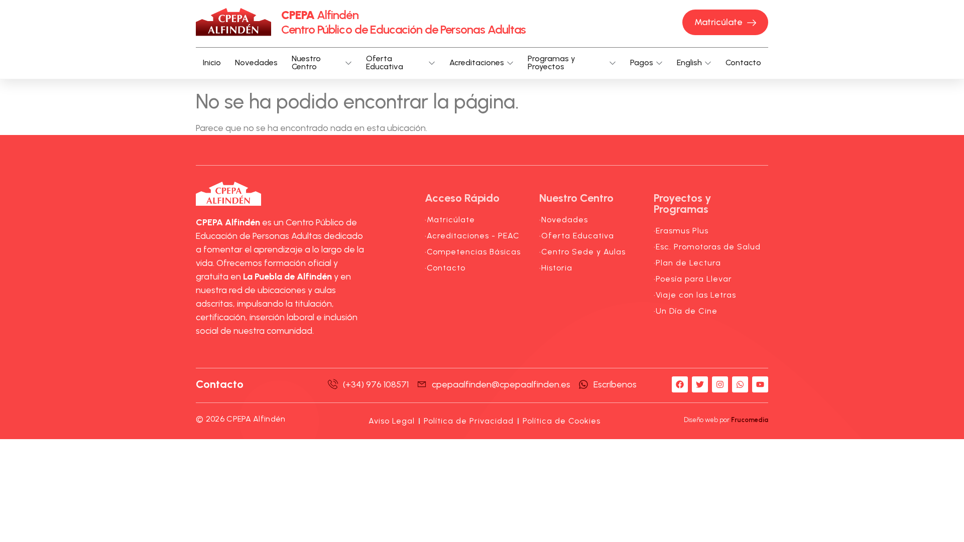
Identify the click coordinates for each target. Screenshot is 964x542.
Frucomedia (749, 420)
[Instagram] (720, 384)
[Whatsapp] (740, 384)
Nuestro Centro (306, 63)
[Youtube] (760, 384)
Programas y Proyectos (551, 63)
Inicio (212, 62)
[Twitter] (700, 384)
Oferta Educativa (384, 63)
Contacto (743, 62)
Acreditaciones (476, 62)
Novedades (256, 62)
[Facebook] (680, 384)
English (689, 62)
